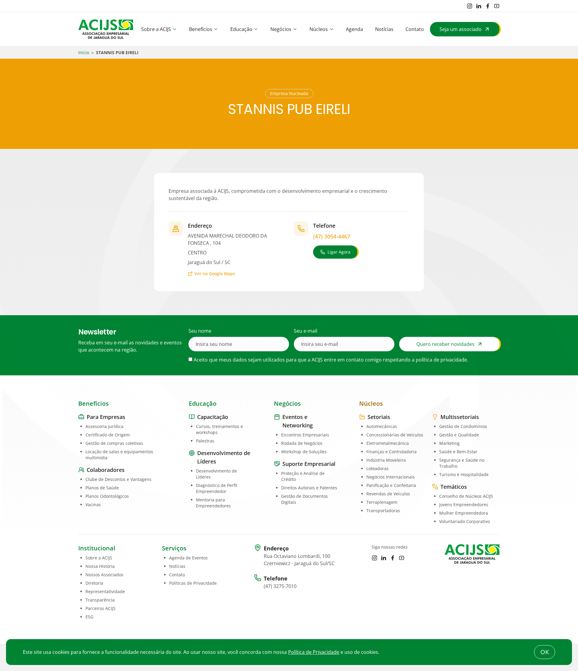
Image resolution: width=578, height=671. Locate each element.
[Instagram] (470, 6)
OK (544, 652)
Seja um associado (461, 29)
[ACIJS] (105, 29)
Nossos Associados (104, 574)
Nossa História (100, 566)
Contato (415, 29)
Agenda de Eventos (188, 558)
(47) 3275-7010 (280, 586)
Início (83, 52)
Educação (241, 29)
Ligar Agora (339, 252)
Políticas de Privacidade (193, 583)
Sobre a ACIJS (156, 29)
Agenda (354, 29)
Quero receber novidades (445, 344)
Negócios (280, 29)
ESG (89, 617)
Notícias (384, 29)
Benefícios (200, 29)
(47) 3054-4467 (331, 236)
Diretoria (94, 583)
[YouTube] (497, 6)
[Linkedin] (479, 6)
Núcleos (318, 29)
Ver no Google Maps (214, 273)
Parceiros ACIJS (100, 608)
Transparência (100, 600)
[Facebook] (488, 6)
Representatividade (105, 591)
